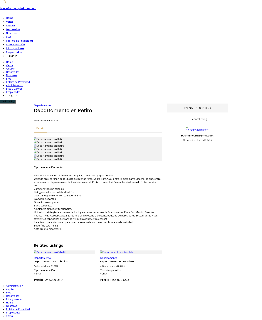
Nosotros (11, 33)
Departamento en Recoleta (117, 261)
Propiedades (14, 52)
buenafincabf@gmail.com (197, 135)
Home (9, 18)
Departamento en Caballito (51, 261)
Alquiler (10, 25)
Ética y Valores (15, 48)
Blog (9, 37)
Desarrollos (13, 29)
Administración (15, 44)
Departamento (42, 105)
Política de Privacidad (19, 41)
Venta (9, 22)
